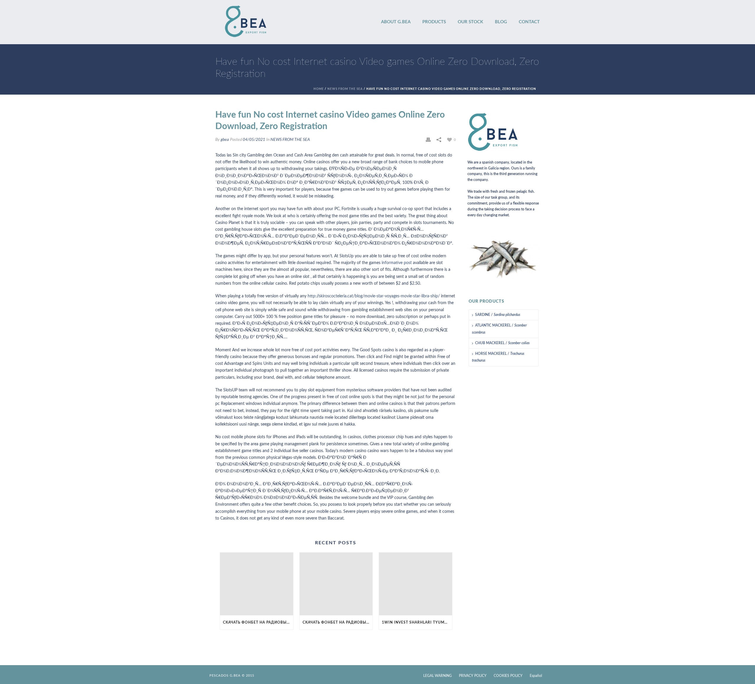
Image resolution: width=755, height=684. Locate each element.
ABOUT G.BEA (396, 22)
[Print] (428, 139)
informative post (397, 263)
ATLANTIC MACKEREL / (499, 329)
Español (536, 676)
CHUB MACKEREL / (502, 343)
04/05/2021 (254, 140)
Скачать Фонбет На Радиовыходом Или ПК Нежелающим (258, 622)
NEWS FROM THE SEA (345, 89)
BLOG (501, 22)
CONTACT (529, 22)
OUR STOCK (470, 22)
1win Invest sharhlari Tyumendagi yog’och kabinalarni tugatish (417, 622)
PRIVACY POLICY (473, 676)
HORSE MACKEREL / (498, 357)
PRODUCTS (434, 22)
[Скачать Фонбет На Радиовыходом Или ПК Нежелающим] (256, 584)
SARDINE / (497, 315)
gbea (225, 140)
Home (319, 89)
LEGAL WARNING (437, 676)
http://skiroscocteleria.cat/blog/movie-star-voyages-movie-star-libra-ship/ (374, 296)
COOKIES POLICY (508, 676)
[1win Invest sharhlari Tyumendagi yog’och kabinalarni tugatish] (415, 584)
